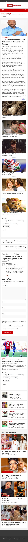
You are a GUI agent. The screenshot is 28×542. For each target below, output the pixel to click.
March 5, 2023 (5, 46)
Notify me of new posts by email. (10, 329)
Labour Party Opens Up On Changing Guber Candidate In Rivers (15, 247)
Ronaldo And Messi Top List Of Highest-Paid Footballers (16, 405)
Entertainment (6, 37)
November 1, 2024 (6, 454)
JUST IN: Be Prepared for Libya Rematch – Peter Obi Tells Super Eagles (16, 414)
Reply (7, 275)
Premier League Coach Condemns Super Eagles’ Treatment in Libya (15, 396)
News (9, 411)
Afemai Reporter (12, 46)
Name (3, 302)
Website (4, 314)
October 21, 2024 (5, 502)
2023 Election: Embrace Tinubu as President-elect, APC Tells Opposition (14, 241)
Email (3, 308)
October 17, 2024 (12, 417)
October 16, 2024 (12, 427)
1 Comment (19, 46)
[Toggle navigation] (3, 10)
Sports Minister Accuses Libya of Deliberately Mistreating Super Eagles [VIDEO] (16, 425)
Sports (4, 339)
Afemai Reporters (14, 538)
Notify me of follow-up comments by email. (13, 325)
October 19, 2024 (5, 363)
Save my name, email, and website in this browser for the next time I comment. (14, 322)
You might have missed (9, 432)
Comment (4, 285)
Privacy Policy (22, 538)
